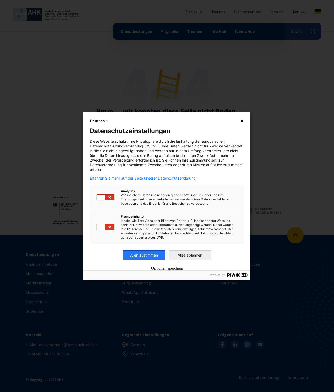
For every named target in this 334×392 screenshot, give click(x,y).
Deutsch (97, 120)
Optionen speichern (167, 268)
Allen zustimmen (144, 255)
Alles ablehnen (190, 255)
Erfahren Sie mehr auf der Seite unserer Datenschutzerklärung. (143, 178)
